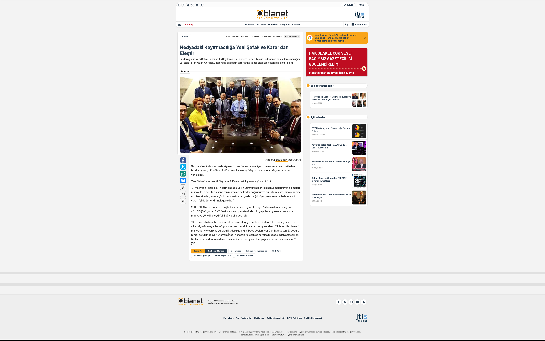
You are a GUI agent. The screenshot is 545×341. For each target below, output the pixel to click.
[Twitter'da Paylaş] (183, 167)
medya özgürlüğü (202, 255)
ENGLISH (348, 4)
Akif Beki (220, 211)
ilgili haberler (318, 117)
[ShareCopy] (183, 187)
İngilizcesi (281, 159)
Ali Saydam (222, 181)
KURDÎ (362, 4)
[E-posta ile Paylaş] (183, 194)
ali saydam (236, 251)
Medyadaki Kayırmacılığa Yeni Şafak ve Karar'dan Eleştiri (234, 50)
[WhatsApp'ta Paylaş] (183, 174)
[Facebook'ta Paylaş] (183, 160)
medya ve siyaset (245, 255)
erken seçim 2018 (223, 255)
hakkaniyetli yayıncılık (256, 251)
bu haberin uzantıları (322, 85)
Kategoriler (361, 24)
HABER (185, 36)
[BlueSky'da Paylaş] (183, 180)
